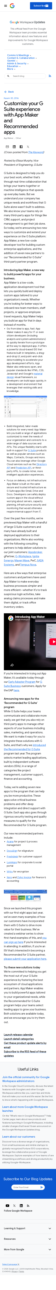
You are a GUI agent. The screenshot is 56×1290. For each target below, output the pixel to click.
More (11, 69)
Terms (21, 1272)
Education (13, 66)
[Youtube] (7, 1205)
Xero (9, 877)
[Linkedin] (21, 1205)
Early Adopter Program (21, 681)
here (16, 690)
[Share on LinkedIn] (14, 146)
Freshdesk (12, 856)
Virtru (10, 871)
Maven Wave (22, 560)
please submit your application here (25, 959)
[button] (28, 1228)
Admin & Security (18, 63)
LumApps (12, 862)
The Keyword (35, 152)
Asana (10, 841)
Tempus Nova (28, 564)
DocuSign (12, 850)
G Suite (32, 450)
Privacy (15, 1272)
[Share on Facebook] (21, 146)
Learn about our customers (18, 1136)
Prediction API (23, 467)
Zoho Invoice (24, 877)
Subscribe (41, 6)
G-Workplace (23, 556)
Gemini (12, 61)
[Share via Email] (7, 146)
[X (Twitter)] (14, 1205)
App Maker (9, 138)
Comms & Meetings (19, 55)
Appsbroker (35, 552)
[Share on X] (28, 146)
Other (18, 138)
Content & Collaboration (22, 58)
